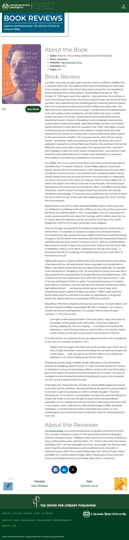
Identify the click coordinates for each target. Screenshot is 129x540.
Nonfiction (62, 59)
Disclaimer (6, 526)
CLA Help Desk (47, 513)
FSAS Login (16, 513)
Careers (17, 520)
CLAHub (36, 513)
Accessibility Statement (62, 520)
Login (14, 526)
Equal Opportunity (28, 520)
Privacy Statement (44, 520)
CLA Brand (27, 513)
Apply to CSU (7, 520)
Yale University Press (71, 62)
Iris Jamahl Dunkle (54, 431)
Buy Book (33, 109)
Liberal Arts (6, 513)
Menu (124, 8)
